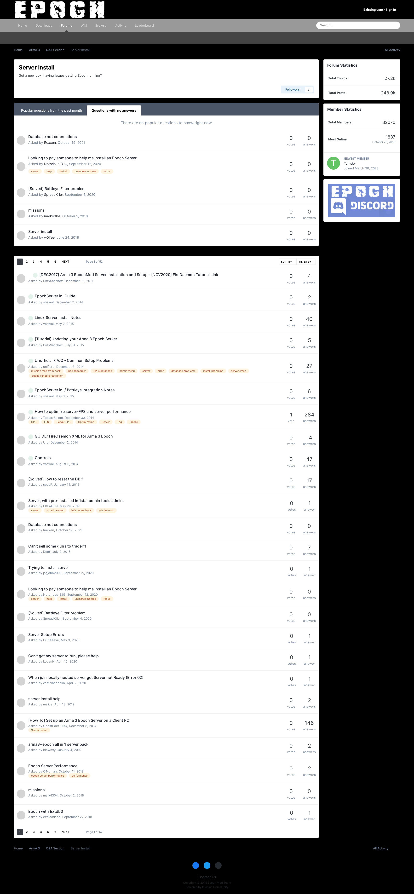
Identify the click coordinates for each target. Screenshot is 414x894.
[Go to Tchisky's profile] (333, 163)
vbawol (48, 302)
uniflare (48, 367)
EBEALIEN (50, 506)
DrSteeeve (51, 640)
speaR (47, 484)
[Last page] (76, 262)
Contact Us (207, 877)
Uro (46, 442)
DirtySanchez (53, 281)
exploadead (51, 817)
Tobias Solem (53, 418)
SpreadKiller (53, 194)
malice (47, 704)
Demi (47, 552)
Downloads (44, 25)
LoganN (49, 661)
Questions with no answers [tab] (114, 110)
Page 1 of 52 (95, 261)
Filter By (305, 261)
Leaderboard (144, 25)
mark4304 (52, 216)
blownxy (49, 750)
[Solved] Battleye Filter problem (57, 188)
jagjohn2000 (52, 573)
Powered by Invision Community (207, 887)
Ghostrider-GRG (55, 726)
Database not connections (52, 136)
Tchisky (350, 163)
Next (65, 261)
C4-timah (50, 771)
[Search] (395, 25)
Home (22, 25)
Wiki (84, 25)
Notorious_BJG (55, 164)
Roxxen (50, 142)
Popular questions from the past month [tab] (51, 110)
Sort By (286, 261)
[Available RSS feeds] (395, 848)
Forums (66, 25)
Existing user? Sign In (380, 10)
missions (36, 210)
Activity (120, 25)
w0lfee (49, 237)
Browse (101, 25)
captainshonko (54, 683)
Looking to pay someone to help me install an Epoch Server (82, 158)
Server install (40, 231)
